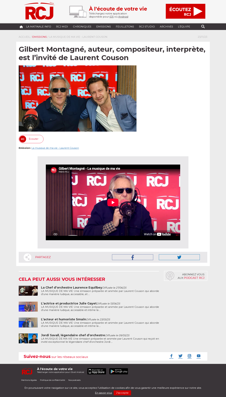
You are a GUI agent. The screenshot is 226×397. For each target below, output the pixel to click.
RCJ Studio (147, 26)
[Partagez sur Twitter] (179, 257)
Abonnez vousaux (191, 276)
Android (123, 16)
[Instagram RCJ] (189, 356)
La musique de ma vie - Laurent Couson (55, 148)
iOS (112, 16)
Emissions (103, 26)
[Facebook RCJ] (171, 356)
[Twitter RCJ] (180, 356)
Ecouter (33, 138)
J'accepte (122, 392)
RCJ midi (62, 26)
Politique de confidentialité (52, 380)
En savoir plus (103, 392)
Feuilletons (125, 26)
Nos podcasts (74, 380)
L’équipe (184, 26)
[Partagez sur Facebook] (132, 257)
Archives (166, 26)
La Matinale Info (38, 26)
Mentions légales (29, 380)
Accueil (24, 36)
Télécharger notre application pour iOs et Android (60, 370)
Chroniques (82, 26)
